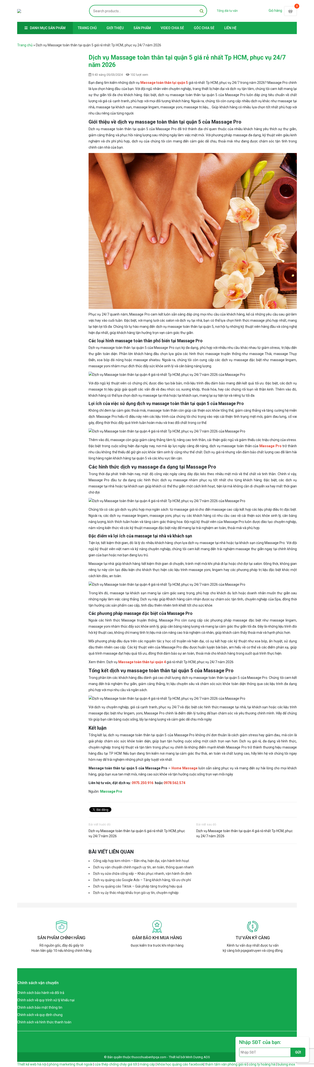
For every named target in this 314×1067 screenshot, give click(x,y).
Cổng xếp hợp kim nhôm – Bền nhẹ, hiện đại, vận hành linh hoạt (141, 861)
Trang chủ (87, 28)
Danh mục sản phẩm (47, 28)
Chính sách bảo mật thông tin (39, 1007)
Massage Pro (270, 446)
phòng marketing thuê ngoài (70, 1064)
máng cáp (147, 1064)
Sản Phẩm (142, 28)
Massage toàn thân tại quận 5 (164, 83)
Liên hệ (230, 28)
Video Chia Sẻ (172, 28)
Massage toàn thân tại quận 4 (142, 662)
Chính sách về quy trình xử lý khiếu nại (46, 1000)
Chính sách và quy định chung (40, 1015)
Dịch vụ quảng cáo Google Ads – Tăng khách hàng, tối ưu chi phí (142, 880)
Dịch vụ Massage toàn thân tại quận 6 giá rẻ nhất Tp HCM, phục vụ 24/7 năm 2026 (137, 833)
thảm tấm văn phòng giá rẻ (226, 1064)
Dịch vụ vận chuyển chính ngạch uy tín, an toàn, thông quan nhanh (143, 867)
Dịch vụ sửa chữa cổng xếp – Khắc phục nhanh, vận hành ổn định (142, 874)
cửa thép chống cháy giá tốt (116, 1064)
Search (202, 10)
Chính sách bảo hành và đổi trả (40, 993)
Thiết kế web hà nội (32, 1064)
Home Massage (184, 768)
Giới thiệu (115, 28)
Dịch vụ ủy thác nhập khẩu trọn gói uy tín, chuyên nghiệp (136, 893)
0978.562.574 (174, 783)
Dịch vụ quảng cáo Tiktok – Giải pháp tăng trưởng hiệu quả (137, 886)
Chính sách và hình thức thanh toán (44, 1022)
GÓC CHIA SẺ (204, 28)
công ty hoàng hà (262, 1064)
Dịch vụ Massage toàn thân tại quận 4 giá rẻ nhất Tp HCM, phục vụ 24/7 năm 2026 (244, 833)
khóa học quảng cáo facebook (180, 1064)
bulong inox (286, 1064)
